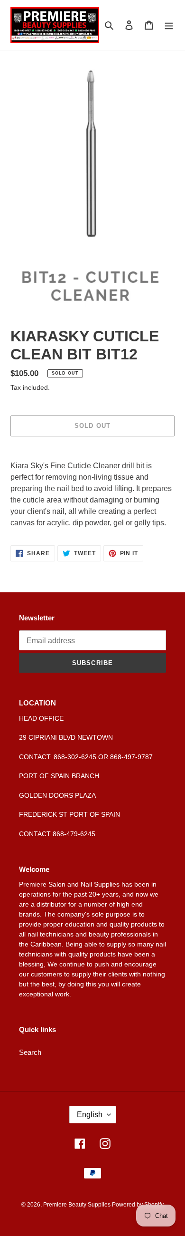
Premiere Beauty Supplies (77, 1204)
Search (30, 1052)
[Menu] (169, 25)
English (89, 1114)
